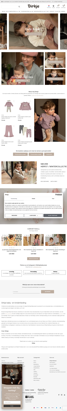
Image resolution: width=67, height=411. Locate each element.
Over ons (3, 360)
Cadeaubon (49, 154)
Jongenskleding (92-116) (27, 11)
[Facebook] (58, 394)
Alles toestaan (52, 215)
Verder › (12, 405)
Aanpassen (33, 215)
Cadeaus (51, 11)
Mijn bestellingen (20, 362)
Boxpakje (35, 376)
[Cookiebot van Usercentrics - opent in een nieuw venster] (56, 195)
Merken (63, 11)
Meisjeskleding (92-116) (40, 11)
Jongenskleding (37, 366)
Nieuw (3, 11)
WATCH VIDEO (54, 181)
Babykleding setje (37, 378)
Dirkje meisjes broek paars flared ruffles (7, 142)
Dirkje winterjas (8, 313)
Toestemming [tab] (14, 198)
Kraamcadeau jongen (20, 154)
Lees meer (11, 253)
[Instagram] (61, 394)
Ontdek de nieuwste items (37, 95)
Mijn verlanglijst (20, 364)
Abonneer (47, 291)
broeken (61, 313)
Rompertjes (36, 374)
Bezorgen (3, 364)
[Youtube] (64, 394)
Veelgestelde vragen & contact (7, 362)
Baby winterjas (36, 380)
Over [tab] (53, 198)
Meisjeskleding (36, 367)
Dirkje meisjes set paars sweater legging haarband (8, 117)
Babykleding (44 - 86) (14, 11)
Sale (47, 11)
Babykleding (36, 364)
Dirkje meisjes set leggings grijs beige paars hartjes (25, 142)
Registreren (19, 360)
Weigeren (14, 215)
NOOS (7, 11)
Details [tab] (33, 198)
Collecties (58, 11)
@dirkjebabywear (37, 267)
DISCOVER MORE (45, 181)
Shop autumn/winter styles (33, 34)
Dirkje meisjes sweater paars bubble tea (24, 117)
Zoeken (19, 6)
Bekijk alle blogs (33, 258)
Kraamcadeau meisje (36, 154)
